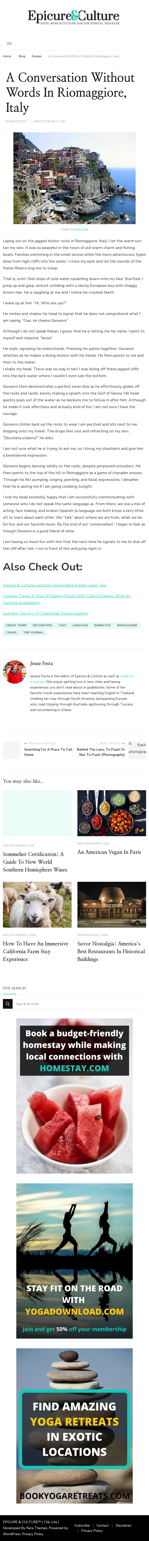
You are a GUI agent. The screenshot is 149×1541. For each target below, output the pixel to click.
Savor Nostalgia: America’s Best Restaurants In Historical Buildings (111, 951)
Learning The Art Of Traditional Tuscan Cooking (45, 613)
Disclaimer (124, 1525)
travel (11, 632)
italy (62, 625)
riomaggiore (127, 625)
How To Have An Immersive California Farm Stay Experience (35, 951)
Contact (103, 1525)
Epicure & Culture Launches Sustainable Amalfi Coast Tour (55, 585)
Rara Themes (36, 1528)
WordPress (12, 1534)
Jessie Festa (18, 121)
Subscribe (82, 1525)
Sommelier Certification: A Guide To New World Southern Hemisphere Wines (35, 862)
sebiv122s (81, 229)
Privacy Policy (32, 1534)
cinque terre (16, 625)
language (80, 625)
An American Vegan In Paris (109, 852)
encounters (42, 625)
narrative (102, 625)
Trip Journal (33, 632)
